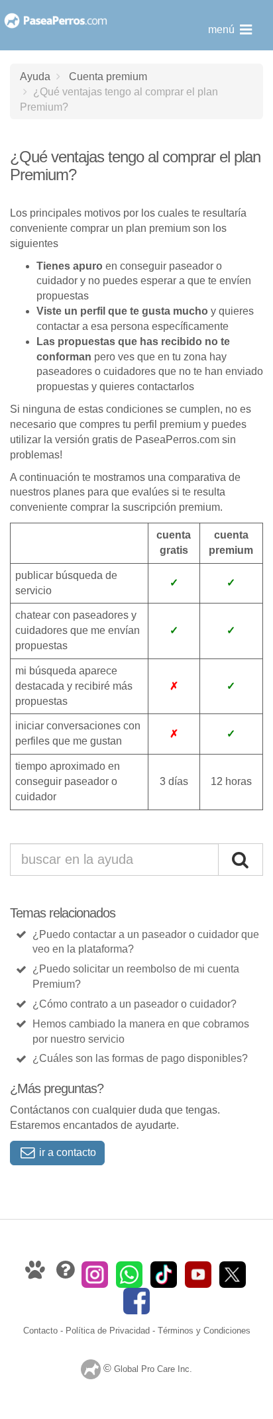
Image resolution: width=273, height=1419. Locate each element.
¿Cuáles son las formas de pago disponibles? (140, 1058)
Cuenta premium (108, 76)
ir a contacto (66, 1152)
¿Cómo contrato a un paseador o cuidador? (134, 1004)
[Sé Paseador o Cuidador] (37, 1273)
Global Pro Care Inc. (153, 1370)
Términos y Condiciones (204, 1331)
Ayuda (35, 76)
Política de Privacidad (108, 1331)
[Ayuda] (67, 1273)
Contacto (40, 1331)
